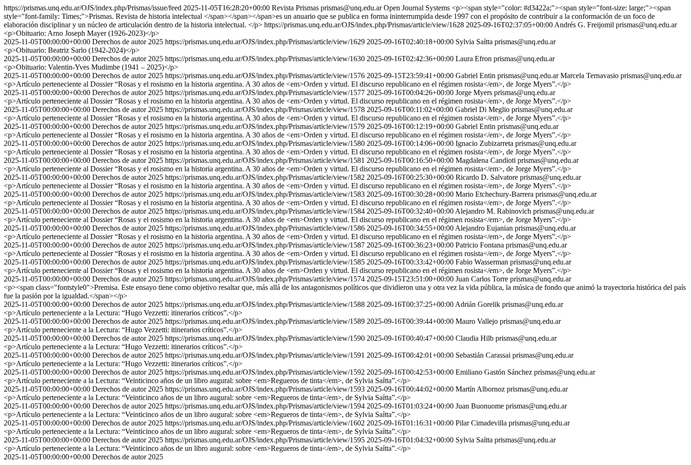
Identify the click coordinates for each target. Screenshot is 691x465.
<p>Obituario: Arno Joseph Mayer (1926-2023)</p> (81, 33)
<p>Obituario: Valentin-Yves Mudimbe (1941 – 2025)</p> (91, 67)
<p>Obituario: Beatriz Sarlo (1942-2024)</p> (72, 50)
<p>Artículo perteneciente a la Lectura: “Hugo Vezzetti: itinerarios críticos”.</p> (123, 313)
